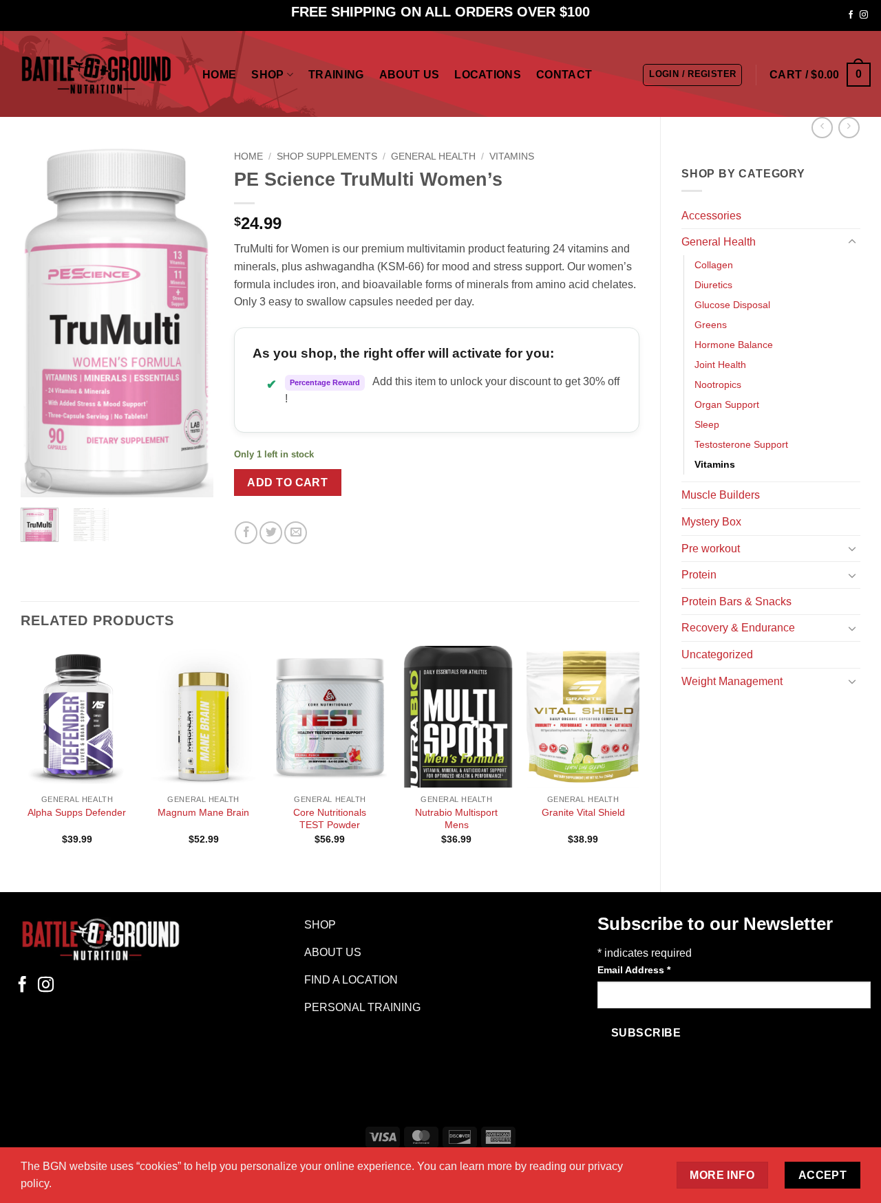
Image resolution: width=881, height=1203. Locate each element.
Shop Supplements (327, 156)
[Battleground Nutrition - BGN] (96, 74)
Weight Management (732, 681)
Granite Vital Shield (583, 812)
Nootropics (717, 384)
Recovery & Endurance (738, 627)
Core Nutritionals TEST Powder (329, 819)
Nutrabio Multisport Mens (456, 819)
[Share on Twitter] (270, 532)
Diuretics (713, 284)
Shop (267, 74)
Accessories (711, 215)
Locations (487, 74)
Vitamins (714, 464)
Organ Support (726, 404)
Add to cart (287, 482)
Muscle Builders (720, 495)
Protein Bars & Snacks (736, 601)
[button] (692, 75)
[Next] (192, 320)
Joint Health (720, 364)
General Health (718, 242)
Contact (564, 74)
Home (219, 74)
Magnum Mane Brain (203, 812)
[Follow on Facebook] (851, 15)
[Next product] (822, 127)
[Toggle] (852, 242)
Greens (710, 324)
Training (336, 74)
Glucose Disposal (732, 304)
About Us (409, 74)
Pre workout (710, 548)
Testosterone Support (741, 444)
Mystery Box (711, 522)
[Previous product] (849, 127)
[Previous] (42, 320)
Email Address (633, 969)
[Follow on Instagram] (864, 15)
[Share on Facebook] (246, 532)
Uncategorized (717, 654)
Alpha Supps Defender (77, 812)
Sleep (706, 424)
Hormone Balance (733, 344)
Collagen (713, 264)
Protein (699, 575)
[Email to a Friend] (295, 532)
